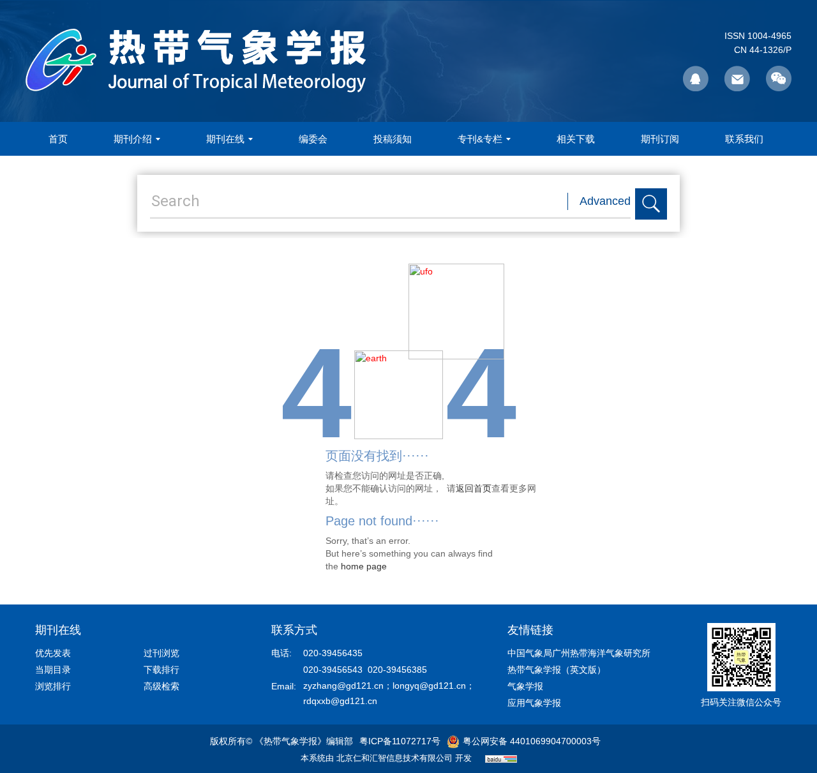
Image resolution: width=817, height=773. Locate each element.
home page (364, 566)
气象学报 (525, 686)
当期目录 (53, 669)
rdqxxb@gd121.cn (340, 701)
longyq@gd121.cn (429, 685)
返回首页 (473, 488)
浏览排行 (53, 686)
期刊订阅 (660, 138)
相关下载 (576, 138)
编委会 (313, 138)
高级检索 (161, 686)
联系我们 (744, 138)
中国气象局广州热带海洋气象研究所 (578, 653)
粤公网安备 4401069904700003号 (532, 741)
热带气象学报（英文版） (556, 669)
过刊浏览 (161, 653)
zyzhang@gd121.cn (343, 685)
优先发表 (53, 653)
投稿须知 (392, 138)
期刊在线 (225, 138)
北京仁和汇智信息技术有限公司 (394, 758)
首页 (58, 138)
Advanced (605, 201)
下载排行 (161, 669)
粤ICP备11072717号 (399, 741)
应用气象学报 (534, 703)
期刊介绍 (133, 138)
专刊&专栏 (480, 138)
